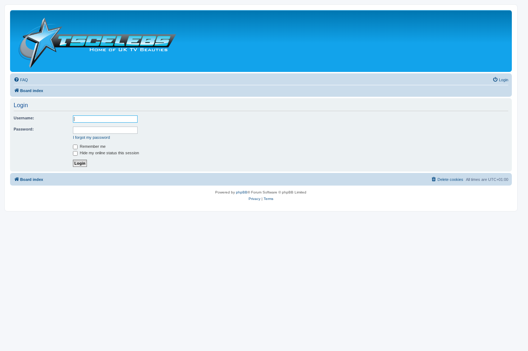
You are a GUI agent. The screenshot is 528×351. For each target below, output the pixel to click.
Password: (24, 129)
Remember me (92, 146)
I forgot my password (91, 137)
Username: (24, 118)
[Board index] (97, 41)
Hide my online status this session (109, 153)
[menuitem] (21, 80)
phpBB (241, 192)
